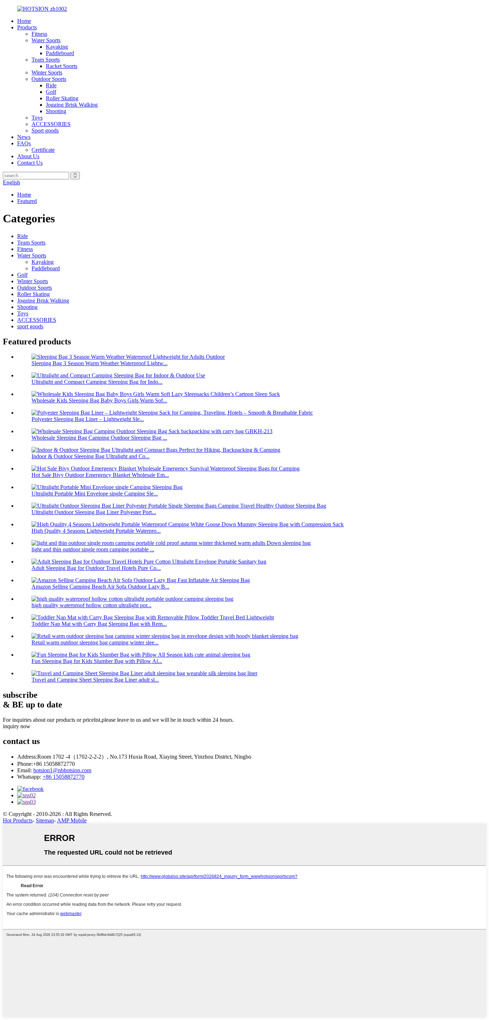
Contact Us (30, 163)
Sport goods (45, 130)
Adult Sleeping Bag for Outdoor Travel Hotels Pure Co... (96, 568)
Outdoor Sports (49, 79)
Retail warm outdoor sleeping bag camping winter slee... (95, 642)
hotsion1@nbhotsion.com (62, 770)
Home (24, 21)
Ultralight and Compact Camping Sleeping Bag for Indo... (97, 382)
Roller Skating (62, 98)
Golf (51, 92)
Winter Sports (47, 72)
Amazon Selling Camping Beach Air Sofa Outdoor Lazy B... (100, 587)
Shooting (56, 111)
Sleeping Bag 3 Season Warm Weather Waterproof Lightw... (100, 363)
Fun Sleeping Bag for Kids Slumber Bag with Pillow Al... (97, 661)
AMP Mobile (72, 820)
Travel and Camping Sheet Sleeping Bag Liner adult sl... (95, 680)
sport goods (30, 326)
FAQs (24, 143)
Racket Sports (61, 66)
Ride (51, 85)
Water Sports (46, 40)
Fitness (39, 34)
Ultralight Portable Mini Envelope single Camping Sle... (95, 493)
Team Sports (46, 60)
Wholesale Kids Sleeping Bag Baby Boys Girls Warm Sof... (99, 400)
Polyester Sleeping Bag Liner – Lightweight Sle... (88, 419)
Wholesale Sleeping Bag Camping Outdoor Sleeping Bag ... (99, 438)
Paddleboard (60, 53)
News (23, 137)
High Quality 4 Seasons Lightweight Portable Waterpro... (96, 531)
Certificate (43, 150)
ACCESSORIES (51, 124)
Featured (27, 201)
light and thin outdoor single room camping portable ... (93, 549)
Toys (37, 118)
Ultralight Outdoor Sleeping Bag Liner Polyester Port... (94, 512)
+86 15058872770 (63, 777)
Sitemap (45, 820)
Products (27, 27)
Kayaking (57, 47)
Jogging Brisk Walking (72, 105)
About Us (28, 156)
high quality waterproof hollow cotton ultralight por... (91, 605)
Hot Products (18, 820)
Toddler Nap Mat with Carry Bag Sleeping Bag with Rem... (99, 624)
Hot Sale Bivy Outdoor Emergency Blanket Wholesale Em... (100, 475)
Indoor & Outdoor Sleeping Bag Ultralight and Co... (91, 456)
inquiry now (16, 726)
